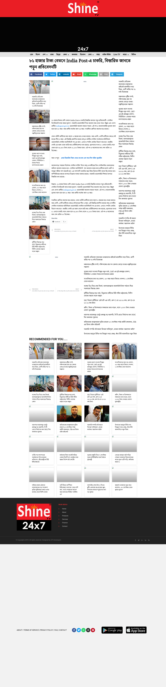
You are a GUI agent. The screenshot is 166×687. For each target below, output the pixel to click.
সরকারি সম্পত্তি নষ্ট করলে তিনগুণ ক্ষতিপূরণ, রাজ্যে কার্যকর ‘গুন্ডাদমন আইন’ (127, 221)
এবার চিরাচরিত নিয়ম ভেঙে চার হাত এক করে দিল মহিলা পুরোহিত (81, 158)
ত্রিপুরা (58, 54)
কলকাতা (74, 54)
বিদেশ (38, 54)
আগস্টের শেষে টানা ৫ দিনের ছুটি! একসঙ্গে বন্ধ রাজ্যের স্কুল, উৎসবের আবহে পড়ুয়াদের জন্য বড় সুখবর (96, 488)
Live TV (116, 54)
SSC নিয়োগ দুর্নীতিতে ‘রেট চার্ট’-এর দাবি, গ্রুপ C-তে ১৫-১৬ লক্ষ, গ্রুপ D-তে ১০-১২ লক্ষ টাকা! (127, 170)
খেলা (90, 54)
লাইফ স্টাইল (107, 54)
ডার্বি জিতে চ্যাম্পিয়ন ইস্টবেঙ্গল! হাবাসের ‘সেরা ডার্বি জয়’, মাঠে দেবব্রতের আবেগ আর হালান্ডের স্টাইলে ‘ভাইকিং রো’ (69, 490)
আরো (125, 54)
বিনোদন (82, 54)
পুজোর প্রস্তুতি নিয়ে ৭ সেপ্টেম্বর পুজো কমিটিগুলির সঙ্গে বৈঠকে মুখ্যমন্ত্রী (96, 457)
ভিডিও (134, 54)
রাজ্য (52, 54)
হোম (31, 54)
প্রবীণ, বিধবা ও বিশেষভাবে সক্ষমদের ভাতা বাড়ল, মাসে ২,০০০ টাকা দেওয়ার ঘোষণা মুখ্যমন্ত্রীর (127, 182)
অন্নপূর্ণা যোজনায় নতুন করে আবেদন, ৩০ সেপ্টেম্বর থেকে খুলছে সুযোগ (123, 487)
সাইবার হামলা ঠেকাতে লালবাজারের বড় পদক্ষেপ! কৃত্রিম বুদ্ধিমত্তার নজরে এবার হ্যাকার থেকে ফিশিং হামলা (40, 488)
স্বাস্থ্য (98, 54)
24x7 (83, 49)
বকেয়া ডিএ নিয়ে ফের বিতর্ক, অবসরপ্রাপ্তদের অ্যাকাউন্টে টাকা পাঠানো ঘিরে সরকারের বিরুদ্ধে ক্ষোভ (39, 217)
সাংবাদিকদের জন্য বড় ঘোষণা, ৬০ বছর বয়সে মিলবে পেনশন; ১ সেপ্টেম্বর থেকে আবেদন (39, 189)
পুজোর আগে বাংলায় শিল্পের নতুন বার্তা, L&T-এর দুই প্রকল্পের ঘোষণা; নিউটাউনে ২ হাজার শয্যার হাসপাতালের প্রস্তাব (38, 159)
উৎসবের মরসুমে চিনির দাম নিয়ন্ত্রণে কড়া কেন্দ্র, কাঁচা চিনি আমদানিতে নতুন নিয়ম (127, 232)
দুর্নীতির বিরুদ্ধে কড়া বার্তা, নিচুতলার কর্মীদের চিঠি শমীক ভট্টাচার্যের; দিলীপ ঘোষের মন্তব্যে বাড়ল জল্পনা (39, 247)
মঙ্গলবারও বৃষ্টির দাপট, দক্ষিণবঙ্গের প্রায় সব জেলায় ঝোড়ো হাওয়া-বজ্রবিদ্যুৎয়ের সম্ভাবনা (38, 130)
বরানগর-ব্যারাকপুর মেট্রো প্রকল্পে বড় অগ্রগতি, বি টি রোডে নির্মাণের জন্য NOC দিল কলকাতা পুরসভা (127, 195)
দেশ (44, 54)
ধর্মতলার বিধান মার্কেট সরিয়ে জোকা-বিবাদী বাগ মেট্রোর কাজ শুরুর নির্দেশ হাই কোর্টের (69, 457)
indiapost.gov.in (62, 126)
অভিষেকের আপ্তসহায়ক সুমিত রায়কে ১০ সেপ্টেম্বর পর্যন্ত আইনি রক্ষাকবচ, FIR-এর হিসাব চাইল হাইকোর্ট (127, 208)
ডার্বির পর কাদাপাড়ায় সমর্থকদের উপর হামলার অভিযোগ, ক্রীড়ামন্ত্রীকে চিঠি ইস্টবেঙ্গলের (40, 458)
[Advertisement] (83, 31)
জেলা (65, 54)
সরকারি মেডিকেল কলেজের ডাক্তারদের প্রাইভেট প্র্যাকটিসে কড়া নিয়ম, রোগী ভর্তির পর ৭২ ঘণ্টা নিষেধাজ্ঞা (39, 101)
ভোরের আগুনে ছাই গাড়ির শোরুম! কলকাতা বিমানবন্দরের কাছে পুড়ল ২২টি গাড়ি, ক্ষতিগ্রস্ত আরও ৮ (124, 458)
